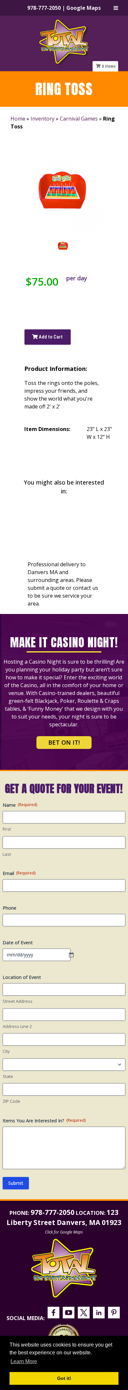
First (7, 829)
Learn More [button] (24, 1361)
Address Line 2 (17, 1026)
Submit (15, 1183)
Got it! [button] (64, 1378)
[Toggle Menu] (116, 8)
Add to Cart (50, 337)
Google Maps (83, 7)
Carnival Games (79, 118)
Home (18, 118)
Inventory (42, 118)
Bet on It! (64, 742)
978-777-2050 (44, 7)
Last (7, 854)
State (8, 1076)
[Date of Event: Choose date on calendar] (74, 955)
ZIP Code (11, 1101)
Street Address (17, 1001)
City (6, 1051)
